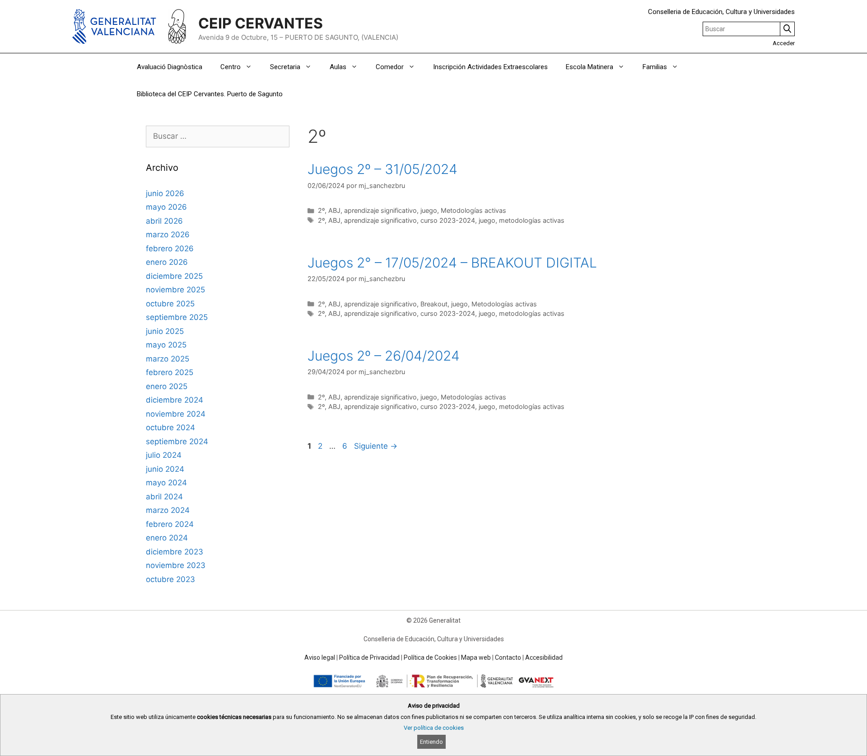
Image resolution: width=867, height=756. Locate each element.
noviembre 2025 (175, 289)
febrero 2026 (170, 248)
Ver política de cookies (434, 727)
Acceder (784, 43)
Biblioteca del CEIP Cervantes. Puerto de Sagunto (210, 94)
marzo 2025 (167, 358)
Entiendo (431, 741)
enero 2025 (166, 386)
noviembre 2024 (175, 413)
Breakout (433, 304)
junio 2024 (165, 469)
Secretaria (285, 67)
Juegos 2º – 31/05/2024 (382, 169)
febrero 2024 (170, 524)
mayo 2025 (166, 344)
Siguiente (375, 446)
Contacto (508, 657)
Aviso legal (319, 657)
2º (321, 210)
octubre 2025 (170, 303)
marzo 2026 (168, 234)
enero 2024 (167, 537)
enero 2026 (167, 262)
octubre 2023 (170, 579)
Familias (655, 67)
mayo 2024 (166, 482)
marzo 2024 (168, 510)
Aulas (338, 67)
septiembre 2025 (177, 317)
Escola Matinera (589, 67)
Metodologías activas (473, 210)
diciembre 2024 (174, 399)
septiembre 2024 (177, 441)
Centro (230, 67)
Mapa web (476, 657)
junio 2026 (165, 193)
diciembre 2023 (174, 551)
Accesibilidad (544, 657)
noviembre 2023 (175, 565)
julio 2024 (164, 455)
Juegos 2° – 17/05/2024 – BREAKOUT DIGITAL (452, 262)
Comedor (390, 67)
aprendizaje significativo (380, 210)
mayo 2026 (166, 206)
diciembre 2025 (174, 276)
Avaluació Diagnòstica (169, 67)
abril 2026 (164, 220)
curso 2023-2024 (447, 220)
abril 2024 (164, 496)
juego (428, 210)
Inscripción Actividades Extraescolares (490, 67)
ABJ (334, 210)
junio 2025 (165, 331)
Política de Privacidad (369, 657)
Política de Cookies (430, 657)
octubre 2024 (170, 427)
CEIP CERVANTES (260, 23)
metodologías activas (531, 220)
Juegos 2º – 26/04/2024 (384, 355)
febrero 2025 (169, 372)
